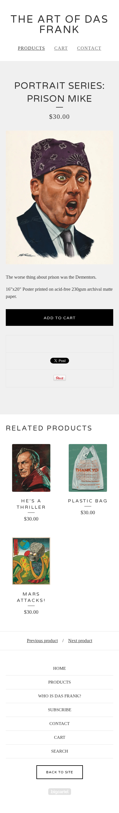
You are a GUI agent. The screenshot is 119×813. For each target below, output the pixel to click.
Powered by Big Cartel (59, 791)
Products (31, 48)
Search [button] (59, 751)
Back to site (59, 772)
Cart (61, 48)
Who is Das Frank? (59, 696)
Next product (80, 640)
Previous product (42, 640)
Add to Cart (60, 317)
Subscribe (59, 709)
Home (59, 668)
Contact (89, 48)
